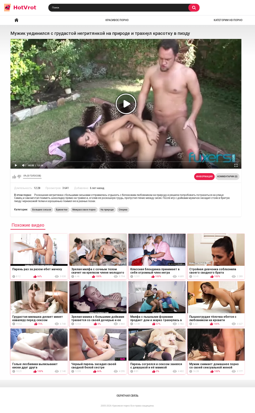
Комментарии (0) (227, 176)
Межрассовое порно (84, 209)
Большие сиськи (41, 209)
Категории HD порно (228, 20)
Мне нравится (14, 177)
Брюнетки (61, 209)
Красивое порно (117, 20)
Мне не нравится (19, 177)
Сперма (123, 209)
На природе (107, 209)
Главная (16, 20)
